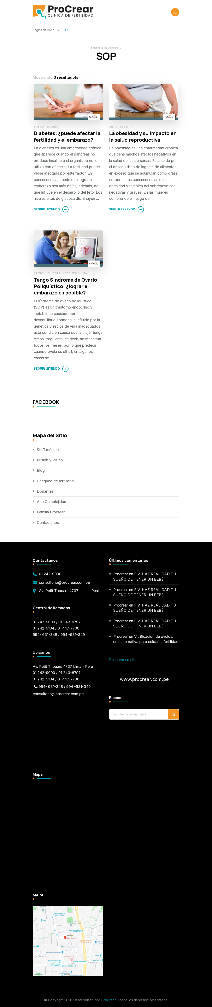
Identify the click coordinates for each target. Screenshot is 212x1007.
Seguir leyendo (47, 209)
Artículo (42, 273)
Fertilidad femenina (70, 273)
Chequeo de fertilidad (55, 481)
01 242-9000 (50, 574)
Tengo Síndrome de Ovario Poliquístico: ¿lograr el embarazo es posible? (65, 286)
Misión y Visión (50, 460)
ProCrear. (109, 1000)
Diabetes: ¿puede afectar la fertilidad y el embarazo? (67, 136)
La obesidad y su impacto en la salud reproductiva (143, 136)
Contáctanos (48, 522)
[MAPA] (68, 909)
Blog (41, 470)
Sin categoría (46, 126)
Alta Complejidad (51, 501)
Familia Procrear (51, 512)
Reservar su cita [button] (122, 659)
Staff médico (48, 449)
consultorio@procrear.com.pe (64, 582)
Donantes (45, 491)
